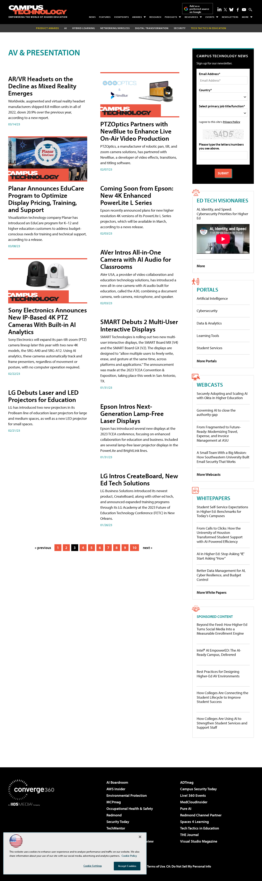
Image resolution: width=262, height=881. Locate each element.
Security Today (117, 821)
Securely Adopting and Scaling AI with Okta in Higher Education (222, 395)
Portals (207, 289)
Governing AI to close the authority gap (216, 412)
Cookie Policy (129, 855)
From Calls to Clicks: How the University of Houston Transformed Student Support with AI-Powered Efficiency (220, 535)
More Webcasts (209, 474)
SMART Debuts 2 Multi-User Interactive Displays (139, 325)
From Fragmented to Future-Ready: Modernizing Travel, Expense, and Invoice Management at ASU (219, 434)
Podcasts (171, 17)
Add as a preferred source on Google (199, 8)
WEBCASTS (210, 384)
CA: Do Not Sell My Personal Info (188, 866)
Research (155, 17)
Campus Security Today (198, 789)
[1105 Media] (32, 827)
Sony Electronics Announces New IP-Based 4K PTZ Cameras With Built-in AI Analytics (47, 321)
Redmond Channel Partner (200, 815)
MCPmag (113, 802)
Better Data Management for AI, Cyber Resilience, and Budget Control (221, 575)
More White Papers (212, 592)
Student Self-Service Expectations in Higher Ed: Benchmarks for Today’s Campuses (222, 511)
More (245, 17)
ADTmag (186, 782)
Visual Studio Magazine (198, 841)
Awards (137, 17)
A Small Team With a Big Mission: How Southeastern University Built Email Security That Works (223, 457)
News (92, 17)
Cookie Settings (93, 865)
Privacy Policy (231, 122)
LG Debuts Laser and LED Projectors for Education (43, 396)
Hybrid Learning (83, 28)
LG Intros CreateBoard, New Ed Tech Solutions (139, 479)
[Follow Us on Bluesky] (231, 10)
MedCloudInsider (193, 802)
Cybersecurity (207, 310)
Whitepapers (213, 498)
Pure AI (185, 808)
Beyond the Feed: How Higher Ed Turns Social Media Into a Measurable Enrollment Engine (222, 629)
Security (180, 28)
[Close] (140, 836)
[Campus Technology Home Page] (38, 11)
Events (210, 17)
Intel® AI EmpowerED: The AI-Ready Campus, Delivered (219, 652)
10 (134, 547)
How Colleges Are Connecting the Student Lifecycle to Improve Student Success (222, 697)
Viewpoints (121, 17)
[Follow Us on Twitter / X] (225, 9)
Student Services (209, 348)
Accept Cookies (127, 866)
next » (147, 547)
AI (65, 28)
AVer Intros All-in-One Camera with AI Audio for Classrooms (135, 259)
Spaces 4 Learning (194, 821)
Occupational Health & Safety (129, 808)
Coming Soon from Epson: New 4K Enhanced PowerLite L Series (136, 195)
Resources (191, 17)
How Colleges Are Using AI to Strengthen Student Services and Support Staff (222, 723)
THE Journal (189, 834)
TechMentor (115, 828)
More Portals (207, 361)
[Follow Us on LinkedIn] (219, 9)
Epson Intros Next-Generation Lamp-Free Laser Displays (132, 413)
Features (105, 17)
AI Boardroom (117, 782)
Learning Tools (208, 335)
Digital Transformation (151, 28)
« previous (43, 547)
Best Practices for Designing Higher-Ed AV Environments (218, 673)
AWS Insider (115, 789)
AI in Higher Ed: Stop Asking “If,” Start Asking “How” (220, 556)
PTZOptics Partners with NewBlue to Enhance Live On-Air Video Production (136, 131)
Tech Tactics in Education (199, 828)
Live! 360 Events (193, 795)
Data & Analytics (209, 323)
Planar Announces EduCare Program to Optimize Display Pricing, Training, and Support (46, 199)
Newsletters (230, 17)
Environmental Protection (126, 795)
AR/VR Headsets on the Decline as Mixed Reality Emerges (42, 86)
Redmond (114, 815)
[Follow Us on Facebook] (238, 10)
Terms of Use (156, 866)
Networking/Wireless (115, 28)
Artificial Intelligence (212, 298)
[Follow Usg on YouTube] (244, 10)
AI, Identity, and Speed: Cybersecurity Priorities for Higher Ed (222, 213)
